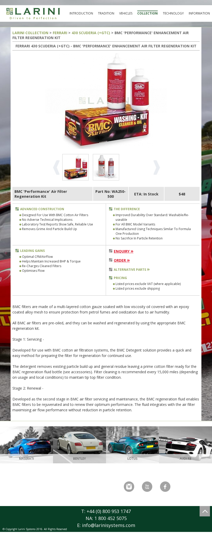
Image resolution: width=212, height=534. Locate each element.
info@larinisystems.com (108, 525)
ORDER (122, 260)
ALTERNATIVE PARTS (132, 269)
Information (199, 13)
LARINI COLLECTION (30, 32)
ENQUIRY (123, 251)
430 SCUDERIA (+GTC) (91, 32)
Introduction (81, 13)
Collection (147, 13)
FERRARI (60, 32)
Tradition (106, 13)
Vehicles (125, 13)
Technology (173, 13)
